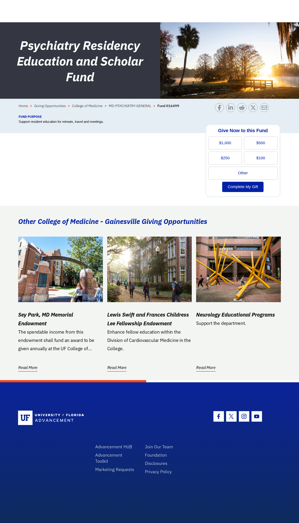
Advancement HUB (113, 447)
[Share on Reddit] (242, 108)
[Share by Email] (265, 108)
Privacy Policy (158, 472)
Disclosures (156, 463)
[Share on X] (254, 108)
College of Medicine (87, 106)
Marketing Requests (114, 469)
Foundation (156, 455)
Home (23, 106)
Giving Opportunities (50, 106)
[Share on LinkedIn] (231, 108)
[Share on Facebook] (220, 108)
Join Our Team (159, 447)
